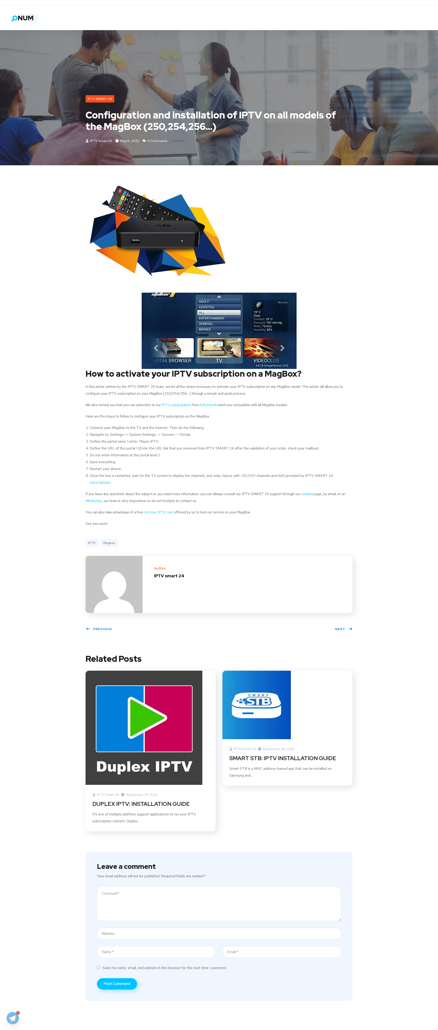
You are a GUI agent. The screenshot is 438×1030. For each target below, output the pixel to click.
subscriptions (100, 482)
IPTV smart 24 (101, 141)
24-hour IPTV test (158, 512)
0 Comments (157, 141)
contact (307, 493)
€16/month (208, 404)
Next (340, 629)
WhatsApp (94, 500)
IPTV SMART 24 (100, 99)
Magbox (109, 543)
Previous (102, 629)
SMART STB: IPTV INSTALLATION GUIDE (282, 758)
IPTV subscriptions (176, 404)
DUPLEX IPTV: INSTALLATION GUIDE (141, 803)
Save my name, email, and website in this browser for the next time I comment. (165, 967)
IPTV (92, 543)
